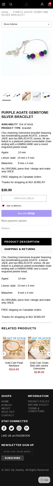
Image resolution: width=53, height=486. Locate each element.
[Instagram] (19, 428)
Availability (9, 124)
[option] (26, 53)
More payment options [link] (14, 220)
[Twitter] (11, 428)
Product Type (11, 128)
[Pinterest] (26, 428)
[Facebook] (4, 428)
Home (4, 12)
